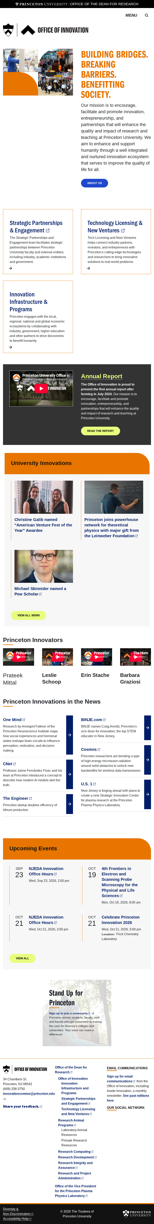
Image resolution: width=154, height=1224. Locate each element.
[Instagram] (118, 1116)
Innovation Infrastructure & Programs (29, 301)
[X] (113, 1116)
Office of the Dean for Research (104, 4)
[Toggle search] (146, 15)
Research (74, 1151)
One (12, 719)
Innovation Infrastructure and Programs (75, 1088)
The (15, 798)
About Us (94, 183)
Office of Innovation (73, 1078)
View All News (28, 615)
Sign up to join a (68, 1013)
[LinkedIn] (109, 1116)
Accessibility (15, 1218)
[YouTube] (122, 1116)
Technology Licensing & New (115, 226)
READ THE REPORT (100, 430)
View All (22, 958)
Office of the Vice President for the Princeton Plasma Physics (75, 1191)
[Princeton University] (42, 4)
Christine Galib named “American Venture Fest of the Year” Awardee (43, 525)
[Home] (45, 30)
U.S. (86, 784)
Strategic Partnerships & (36, 226)
